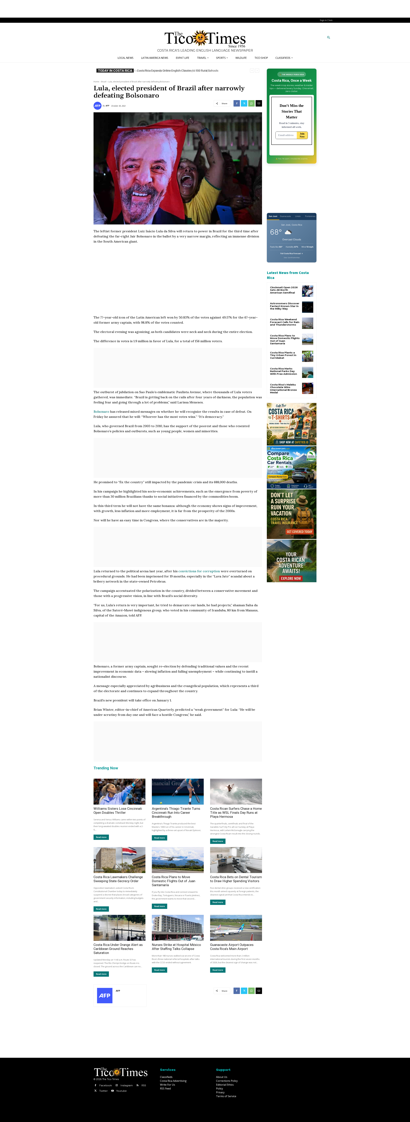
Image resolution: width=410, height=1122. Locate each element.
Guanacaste (285, 216)
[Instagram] (117, 1085)
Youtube (121, 1090)
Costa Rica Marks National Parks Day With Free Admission (283, 371)
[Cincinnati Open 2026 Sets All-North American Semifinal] (307, 291)
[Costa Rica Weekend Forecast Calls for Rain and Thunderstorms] (307, 323)
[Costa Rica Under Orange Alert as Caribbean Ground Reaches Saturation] (119, 928)
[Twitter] (244, 103)
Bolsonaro (102, 412)
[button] (328, 37)
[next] (257, 71)
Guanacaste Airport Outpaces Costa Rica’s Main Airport (232, 947)
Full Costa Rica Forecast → (291, 253)
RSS (143, 1085)
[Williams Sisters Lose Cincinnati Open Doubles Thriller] (119, 792)
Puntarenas (310, 216)
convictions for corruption (199, 571)
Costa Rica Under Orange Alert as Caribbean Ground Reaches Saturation (118, 949)
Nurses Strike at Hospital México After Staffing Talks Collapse (176, 947)
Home (96, 81)
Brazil (103, 81)
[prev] (252, 71)
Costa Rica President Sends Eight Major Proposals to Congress (177, 70)
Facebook (105, 1085)
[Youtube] (112, 1091)
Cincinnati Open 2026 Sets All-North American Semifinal (284, 290)
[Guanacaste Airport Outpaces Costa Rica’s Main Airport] (236, 928)
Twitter (103, 1090)
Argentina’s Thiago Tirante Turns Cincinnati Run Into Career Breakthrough (176, 813)
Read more (101, 837)
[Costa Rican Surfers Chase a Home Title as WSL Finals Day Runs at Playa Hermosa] (236, 792)
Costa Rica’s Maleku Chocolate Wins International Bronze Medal (283, 388)
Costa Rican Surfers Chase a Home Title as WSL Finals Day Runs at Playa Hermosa (236, 813)
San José (273, 216)
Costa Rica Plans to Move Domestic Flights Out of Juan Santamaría (173, 881)
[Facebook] (237, 103)
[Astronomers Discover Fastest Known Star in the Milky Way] (307, 307)
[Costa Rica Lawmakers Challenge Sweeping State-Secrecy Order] (119, 860)
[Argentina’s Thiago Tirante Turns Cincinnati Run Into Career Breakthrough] (178, 792)
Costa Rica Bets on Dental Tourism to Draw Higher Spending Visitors (236, 879)
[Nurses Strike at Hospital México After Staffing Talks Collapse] (178, 928)
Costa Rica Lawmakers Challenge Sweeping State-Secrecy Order (118, 879)
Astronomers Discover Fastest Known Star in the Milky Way (284, 306)
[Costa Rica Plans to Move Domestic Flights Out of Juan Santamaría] (178, 860)
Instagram (126, 1085)
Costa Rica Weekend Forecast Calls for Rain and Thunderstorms (284, 322)
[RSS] (137, 1085)
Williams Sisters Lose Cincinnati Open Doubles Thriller (118, 811)
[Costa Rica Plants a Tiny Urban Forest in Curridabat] (307, 356)
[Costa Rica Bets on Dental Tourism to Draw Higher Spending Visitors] (236, 860)
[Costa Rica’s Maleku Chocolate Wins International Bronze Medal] (307, 388)
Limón (298, 216)
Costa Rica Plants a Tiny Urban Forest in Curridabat (283, 355)
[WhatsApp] (251, 103)
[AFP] (98, 106)
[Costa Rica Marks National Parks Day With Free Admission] (307, 372)
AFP (107, 105)
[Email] (259, 103)
